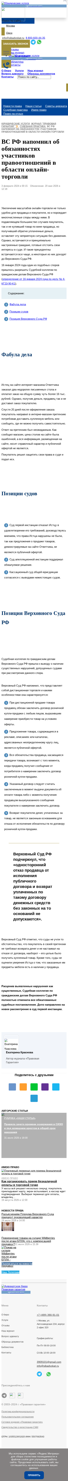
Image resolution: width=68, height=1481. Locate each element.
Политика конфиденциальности (17, 1411)
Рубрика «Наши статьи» (20, 1118)
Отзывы (5, 1325)
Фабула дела (17, 304)
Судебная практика (15, 109)
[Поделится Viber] (45, 1087)
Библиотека (7, 1347)
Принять (34, 1475)
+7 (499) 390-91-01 (48, 1314)
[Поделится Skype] (55, 1087)
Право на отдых (13, 113)
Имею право (38, 109)
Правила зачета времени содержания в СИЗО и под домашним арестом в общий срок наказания (33, 1128)
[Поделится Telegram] (34, 1098)
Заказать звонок (15, 43)
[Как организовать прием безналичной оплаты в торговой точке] (34, 1172)
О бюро (6, 70)
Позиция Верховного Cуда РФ (28, 318)
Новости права (12, 106)
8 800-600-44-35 (35, 37)
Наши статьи (33, 106)
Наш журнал (35, 70)
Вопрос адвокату (12, 73)
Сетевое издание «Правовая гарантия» (22, 1422)
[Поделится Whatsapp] (34, 1087)
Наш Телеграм (10, 1272)
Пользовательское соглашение (17, 1417)
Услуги (19, 70)
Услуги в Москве (13, 1326)
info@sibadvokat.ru (13, 37)
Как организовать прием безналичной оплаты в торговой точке (29, 1183)
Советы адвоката (56, 106)
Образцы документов (41, 73)
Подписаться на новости (16, 1263)
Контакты (7, 76)
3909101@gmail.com (49, 1361)
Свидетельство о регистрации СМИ (19, 1427)
